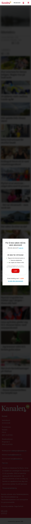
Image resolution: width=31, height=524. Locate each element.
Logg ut (4, 513)
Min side (4, 511)
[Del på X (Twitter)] (15, 43)
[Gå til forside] (6, 3)
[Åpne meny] (28, 2)
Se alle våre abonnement (15, 281)
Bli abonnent (17, 2)
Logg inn (23, 3)
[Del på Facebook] (13, 43)
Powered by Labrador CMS (15, 521)
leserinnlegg (6, 50)
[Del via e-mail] (18, 43)
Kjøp (15, 271)
